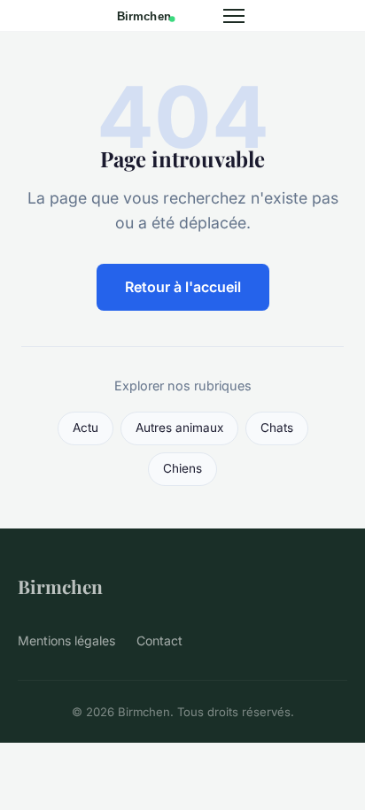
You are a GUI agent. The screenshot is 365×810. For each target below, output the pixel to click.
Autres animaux (179, 427)
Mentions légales (66, 640)
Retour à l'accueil (183, 287)
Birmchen (60, 586)
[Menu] (234, 16)
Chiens (182, 468)
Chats (276, 427)
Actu (85, 427)
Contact (159, 640)
